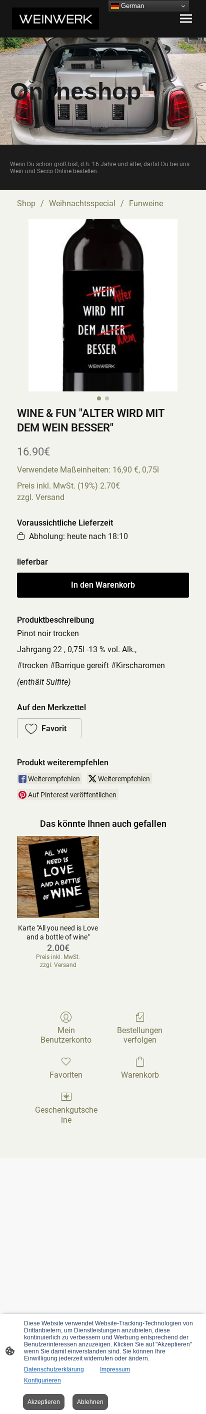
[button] (49, 728)
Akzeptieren (44, 1401)
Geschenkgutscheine (66, 1114)
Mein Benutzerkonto (66, 1035)
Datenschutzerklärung (54, 1369)
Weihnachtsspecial (82, 203)
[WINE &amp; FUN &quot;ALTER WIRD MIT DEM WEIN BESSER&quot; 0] (103, 305)
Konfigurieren (42, 1380)
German (131, 6)
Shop (26, 203)
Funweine (146, 203)
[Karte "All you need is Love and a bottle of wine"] (58, 877)
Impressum (115, 1369)
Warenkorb (140, 1075)
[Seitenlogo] (55, 19)
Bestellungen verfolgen (139, 1035)
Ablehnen (90, 1401)
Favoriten (66, 1075)
